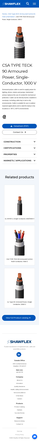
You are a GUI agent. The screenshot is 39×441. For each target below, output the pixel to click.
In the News (19, 395)
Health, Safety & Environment (19, 389)
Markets (19, 410)
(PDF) (21, 126)
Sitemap (19, 431)
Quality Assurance (19, 386)
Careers (19, 398)
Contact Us (18, 132)
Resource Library (19, 421)
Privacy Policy (19, 434)
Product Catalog (19, 407)
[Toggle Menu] (34, 4)
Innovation (19, 383)
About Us (19, 380)
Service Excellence (19, 392)
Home (4, 14)
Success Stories (19, 413)
